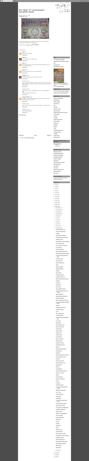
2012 (56, 198)
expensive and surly (60, 342)
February (58, 227)
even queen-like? (59, 431)
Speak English (56, 135)
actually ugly (58, 284)
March (57, 225)
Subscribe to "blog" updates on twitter (61, 61)
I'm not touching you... (60, 243)
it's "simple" (58, 320)
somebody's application (60, 409)
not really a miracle (59, 309)
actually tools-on (59, 340)
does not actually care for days (62, 300)
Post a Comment (22, 114)
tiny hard (57, 423)
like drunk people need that (61, 370)
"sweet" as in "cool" (60, 372)
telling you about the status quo (62, 278)
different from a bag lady (61, 390)
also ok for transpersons (61, 231)
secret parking (59, 328)
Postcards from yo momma (59, 162)
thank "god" (56, 123)
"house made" (58, 272)
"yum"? (57, 311)
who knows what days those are (62, 354)
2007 (56, 452)
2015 (56, 192)
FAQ (54, 63)
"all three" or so (59, 429)
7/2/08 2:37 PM (24, 112)
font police (56, 167)
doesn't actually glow (60, 262)
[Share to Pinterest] (37, 44)
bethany (23, 57)
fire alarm (55, 107)
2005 (56, 456)
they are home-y (59, 260)
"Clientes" (57, 144)
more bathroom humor (60, 344)
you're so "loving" (57, 108)
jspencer (24, 69)
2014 (56, 194)
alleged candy (58, 445)
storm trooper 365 (57, 171)
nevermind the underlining (61, 235)
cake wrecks (56, 165)
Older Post (49, 135)
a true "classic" (57, 121)
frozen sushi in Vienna (60, 405)
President (55, 133)
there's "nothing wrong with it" (62, 251)
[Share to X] (35, 44)
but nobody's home (59, 384)
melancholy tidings (59, 268)
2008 (56, 206)
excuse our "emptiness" (58, 98)
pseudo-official (59, 364)
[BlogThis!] (33, 44)
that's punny (56, 173)
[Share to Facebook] (36, 44)
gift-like (57, 374)
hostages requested (60, 274)
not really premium (59, 315)
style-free (58, 358)
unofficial (57, 233)
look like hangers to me (60, 362)
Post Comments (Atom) (29, 137)
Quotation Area (57, 99)
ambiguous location (60, 437)
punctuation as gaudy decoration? (62, 241)
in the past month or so (60, 229)
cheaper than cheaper (58, 119)
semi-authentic (59, 350)
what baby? (58, 425)
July (57, 217)
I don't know (58, 396)
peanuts (55, 126)
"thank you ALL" (59, 334)
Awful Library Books (58, 151)
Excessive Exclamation (58, 155)
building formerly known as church (60, 112)
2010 (56, 202)
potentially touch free (60, 298)
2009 (56, 204)
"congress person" (57, 132)
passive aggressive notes (59, 169)
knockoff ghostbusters (60, 439)
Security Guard (57, 137)
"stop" (55, 128)
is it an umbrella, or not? (61, 356)
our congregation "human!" (61, 403)
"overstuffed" (58, 398)
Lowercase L (56, 160)
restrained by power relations (61, 296)
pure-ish (57, 380)
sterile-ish (58, 305)
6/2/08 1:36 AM (24, 106)
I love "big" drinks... (60, 394)
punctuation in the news (60, 307)
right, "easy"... (59, 286)
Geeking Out (58, 419)
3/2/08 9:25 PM (24, 67)
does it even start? (59, 338)
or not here (58, 382)
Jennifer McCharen (26, 96)
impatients (58, 352)
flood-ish (57, 346)
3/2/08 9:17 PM (24, 60)
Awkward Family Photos (58, 153)
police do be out (57, 110)
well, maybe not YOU (60, 324)
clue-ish (57, 421)
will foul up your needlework (61, 413)
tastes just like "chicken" (61, 433)
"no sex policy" (57, 114)
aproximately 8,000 (59, 417)
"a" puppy (56, 117)
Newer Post (21, 135)
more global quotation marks (61, 441)
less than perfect (59, 376)
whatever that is (59, 330)
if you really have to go (60, 276)
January (58, 450)
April (57, 223)
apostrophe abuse (57, 164)
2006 (56, 454)
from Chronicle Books (64, 83)
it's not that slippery (60, 249)
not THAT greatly (59, 258)
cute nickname (59, 336)
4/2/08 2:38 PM (24, 101)
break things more (59, 239)
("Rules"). (58, 366)
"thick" (57, 264)
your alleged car (59, 368)
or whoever (58, 282)
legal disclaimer (57, 64)
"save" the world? (59, 415)
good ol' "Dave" (59, 411)
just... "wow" (58, 392)
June (57, 219)
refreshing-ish (58, 322)
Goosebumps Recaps (58, 157)
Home (35, 135)
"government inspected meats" (62, 237)
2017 (56, 188)
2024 (56, 184)
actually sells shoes (60, 360)
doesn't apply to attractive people (62, 253)
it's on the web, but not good (61, 245)
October (58, 211)
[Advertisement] (29, 125)
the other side (56, 103)
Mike (23, 51)
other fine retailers (60, 86)
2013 (56, 196)
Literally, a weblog (57, 158)
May (57, 221)
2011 (56, 200)
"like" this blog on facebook (59, 59)
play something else (60, 313)
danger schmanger (59, 266)
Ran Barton (24, 75)
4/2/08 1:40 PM (24, 94)
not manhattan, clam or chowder (62, 435)
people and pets (57, 101)
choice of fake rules (60, 326)
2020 (56, 186)
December (58, 207)
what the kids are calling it (61, 348)
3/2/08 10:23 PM (25, 78)
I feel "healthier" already (60, 288)
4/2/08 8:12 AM (24, 86)
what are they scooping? (61, 443)
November (58, 209)
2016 (56, 190)
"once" (57, 427)
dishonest (58, 280)
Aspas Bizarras (58, 143)
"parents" (55, 116)
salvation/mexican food (58, 130)
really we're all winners (60, 378)
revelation (56, 124)
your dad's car (58, 332)
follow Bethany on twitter (58, 66)
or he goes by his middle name (62, 407)
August (57, 215)
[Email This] (32, 44)
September (58, 213)
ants (54, 105)
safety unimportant (59, 294)
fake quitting (58, 447)
